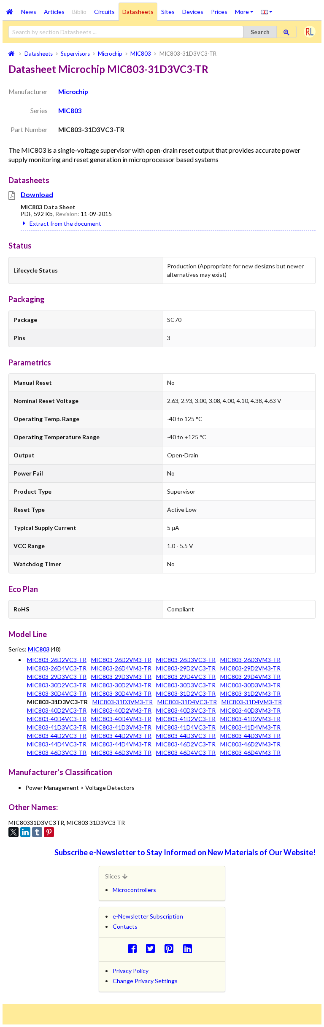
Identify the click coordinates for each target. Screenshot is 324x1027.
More (246, 9)
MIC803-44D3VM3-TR (250, 735)
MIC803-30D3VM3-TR (250, 685)
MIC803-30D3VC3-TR (186, 685)
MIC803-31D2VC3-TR (186, 693)
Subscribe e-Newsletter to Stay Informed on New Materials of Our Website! (185, 852)
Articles (54, 11)
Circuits (104, 11)
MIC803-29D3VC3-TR (56, 676)
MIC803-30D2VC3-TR (56, 685)
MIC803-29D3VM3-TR (121, 676)
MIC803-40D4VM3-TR (121, 718)
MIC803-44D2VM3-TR (121, 735)
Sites (168, 11)
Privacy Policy (130, 970)
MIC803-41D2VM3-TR (250, 718)
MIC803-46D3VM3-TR (121, 752)
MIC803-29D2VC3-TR (186, 668)
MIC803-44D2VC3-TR (56, 735)
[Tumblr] (37, 832)
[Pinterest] (49, 832)
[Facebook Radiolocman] (134, 948)
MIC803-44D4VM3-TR (121, 744)
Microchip (73, 91)
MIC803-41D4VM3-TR (250, 727)
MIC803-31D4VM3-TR (251, 701)
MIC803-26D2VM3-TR (121, 659)
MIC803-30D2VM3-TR (121, 685)
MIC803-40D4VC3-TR (56, 718)
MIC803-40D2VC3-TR (56, 710)
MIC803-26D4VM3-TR (121, 668)
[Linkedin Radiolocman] (189, 948)
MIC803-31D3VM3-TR (122, 701)
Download (37, 194)
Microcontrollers (134, 889)
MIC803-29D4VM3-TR (250, 676)
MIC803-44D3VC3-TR (186, 735)
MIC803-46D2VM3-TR (250, 744)
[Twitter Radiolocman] (153, 948)
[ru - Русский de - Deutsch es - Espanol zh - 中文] (266, 11)
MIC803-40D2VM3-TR (121, 710)
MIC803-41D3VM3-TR (121, 727)
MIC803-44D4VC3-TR (56, 744)
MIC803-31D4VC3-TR (187, 701)
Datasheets (138, 11)
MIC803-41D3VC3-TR (56, 727)
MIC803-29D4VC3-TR (186, 676)
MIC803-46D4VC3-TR (186, 752)
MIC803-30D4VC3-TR (56, 693)
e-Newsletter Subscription (148, 916)
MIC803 (70, 110)
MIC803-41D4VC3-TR (186, 727)
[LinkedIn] (25, 832)
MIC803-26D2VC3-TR (56, 659)
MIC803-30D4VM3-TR (121, 693)
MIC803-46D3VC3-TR (56, 752)
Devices (192, 11)
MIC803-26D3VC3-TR (186, 659)
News (28, 11)
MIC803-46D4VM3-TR (250, 752)
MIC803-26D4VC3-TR (56, 668)
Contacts (125, 926)
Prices (219, 11)
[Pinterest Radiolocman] (171, 948)
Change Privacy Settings (145, 980)
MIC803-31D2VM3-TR (250, 693)
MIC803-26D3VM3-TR (250, 659)
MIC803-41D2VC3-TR (186, 718)
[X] (13, 832)
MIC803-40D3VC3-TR (186, 710)
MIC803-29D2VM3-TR (250, 668)
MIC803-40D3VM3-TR (250, 710)
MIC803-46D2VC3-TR (186, 744)
